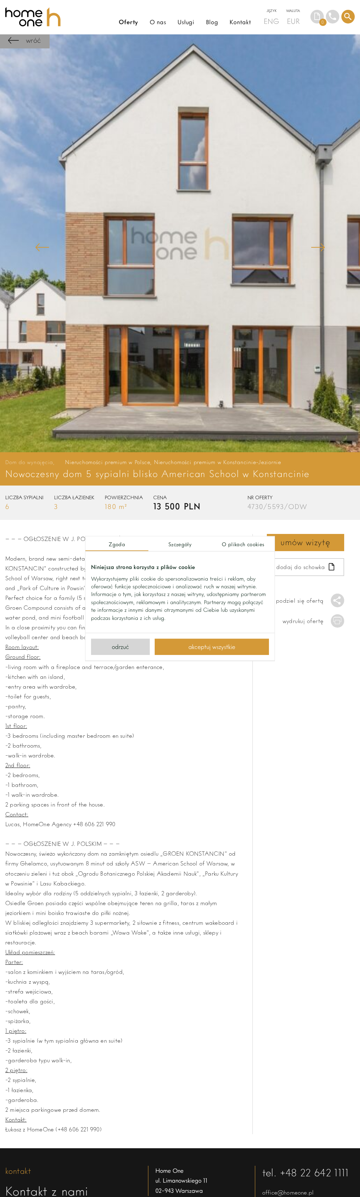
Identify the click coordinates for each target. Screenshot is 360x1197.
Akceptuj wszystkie (211, 646)
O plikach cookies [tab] (243, 544)
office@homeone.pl (288, 1192)
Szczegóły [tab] (180, 544)
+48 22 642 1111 (314, 1172)
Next (318, 247)
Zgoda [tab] (117, 544)
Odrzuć (120, 646)
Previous (42, 247)
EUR (293, 21)
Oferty (128, 22)
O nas (158, 22)
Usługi (186, 22)
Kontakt (240, 22)
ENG (271, 21)
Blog (212, 22)
